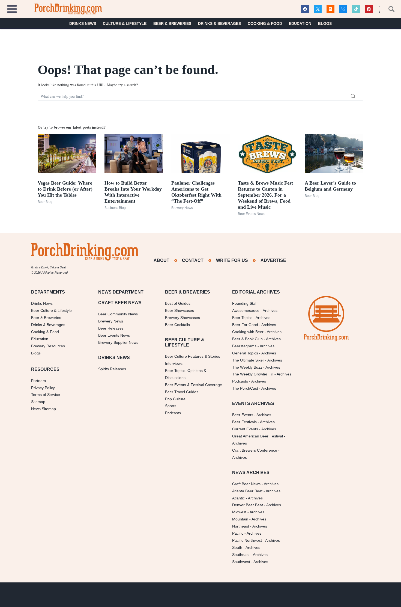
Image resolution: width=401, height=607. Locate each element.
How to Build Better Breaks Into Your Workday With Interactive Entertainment (133, 192)
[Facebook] (305, 9)
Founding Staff (245, 303)
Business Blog (115, 208)
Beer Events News (251, 214)
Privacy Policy (43, 388)
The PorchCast (245, 388)
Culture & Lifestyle (124, 23)
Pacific (237, 533)
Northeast (240, 526)
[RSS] (330, 9)
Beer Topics (242, 317)
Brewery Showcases (182, 317)
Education (300, 23)
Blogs (325, 23)
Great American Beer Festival (257, 436)
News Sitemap (43, 409)
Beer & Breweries (172, 23)
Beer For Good (245, 324)
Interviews (173, 363)
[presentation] (67, 153)
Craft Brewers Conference (254, 450)
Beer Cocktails (177, 324)
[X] (318, 9)
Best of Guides (177, 303)
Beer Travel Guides (181, 392)
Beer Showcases (179, 310)
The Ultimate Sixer (248, 360)
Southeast (241, 554)
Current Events (245, 429)
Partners (38, 380)
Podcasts (173, 413)
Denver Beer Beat (247, 505)
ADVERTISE (273, 260)
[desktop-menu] (12, 8)
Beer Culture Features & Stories (192, 356)
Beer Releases (111, 328)
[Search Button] (388, 9)
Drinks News (82, 23)
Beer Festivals (244, 422)
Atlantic (238, 498)
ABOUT (161, 260)
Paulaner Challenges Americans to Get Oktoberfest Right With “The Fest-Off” (196, 192)
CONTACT (193, 260)
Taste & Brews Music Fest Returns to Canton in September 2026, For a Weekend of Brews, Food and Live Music (265, 195)
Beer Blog (45, 202)
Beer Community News (118, 314)
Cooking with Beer (248, 332)
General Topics (245, 353)
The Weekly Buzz (247, 367)
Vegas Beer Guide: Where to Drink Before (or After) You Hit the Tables (65, 189)
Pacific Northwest (247, 540)
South (237, 547)
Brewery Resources (48, 346)
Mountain (240, 519)
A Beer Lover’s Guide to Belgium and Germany (330, 186)
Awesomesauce (245, 310)
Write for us (232, 260)
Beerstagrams (244, 346)
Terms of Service (45, 394)
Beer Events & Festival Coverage (193, 385)
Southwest (241, 561)
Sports (170, 406)
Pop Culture (175, 399)
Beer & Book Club (247, 339)
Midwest (239, 512)
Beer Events (242, 415)
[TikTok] (356, 9)
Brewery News (182, 208)
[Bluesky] (343, 9)
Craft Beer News (246, 484)
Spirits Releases (112, 369)
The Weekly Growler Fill (252, 374)
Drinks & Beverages (219, 23)
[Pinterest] (369, 9)
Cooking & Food (265, 23)
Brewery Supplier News (118, 342)
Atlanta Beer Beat (247, 491)
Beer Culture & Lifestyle (51, 310)
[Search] (353, 96)
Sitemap (38, 401)
